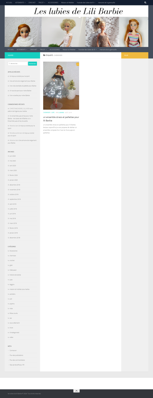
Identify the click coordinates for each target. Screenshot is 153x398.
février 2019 (14, 228)
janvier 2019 (14, 233)
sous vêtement (15, 323)
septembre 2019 (15, 199)
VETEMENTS (19, 3)
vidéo (11, 337)
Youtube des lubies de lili (85, 3)
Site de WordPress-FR (17, 365)
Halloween (13, 270)
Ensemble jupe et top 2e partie (18, 121)
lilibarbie (61, 112)
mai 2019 (13, 218)
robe (11, 308)
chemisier (46, 112)
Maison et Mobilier (67, 3)
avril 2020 (13, 166)
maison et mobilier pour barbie (19, 289)
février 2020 (14, 175)
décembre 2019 (15, 185)
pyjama (12, 304)
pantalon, (13, 294)
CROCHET (32, 3)
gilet (11, 265)
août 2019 (13, 204)
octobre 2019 (14, 194)
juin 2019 (13, 214)
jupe (53, 112)
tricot (11, 328)
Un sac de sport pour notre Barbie (20, 91)
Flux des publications (16, 355)
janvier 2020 (14, 180)
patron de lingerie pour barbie (17, 111)
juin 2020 (13, 156)
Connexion (13, 350)
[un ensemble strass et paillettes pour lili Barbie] (61, 86)
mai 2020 (13, 161)
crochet (12, 260)
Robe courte (14, 313)
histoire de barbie (15, 275)
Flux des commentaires (17, 360)
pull (11, 299)
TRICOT (41, 3)
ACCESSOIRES (53, 3)
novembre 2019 (15, 190)
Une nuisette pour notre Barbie (20, 95)
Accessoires (13, 251)
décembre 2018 (15, 238)
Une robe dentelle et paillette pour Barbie (23, 86)
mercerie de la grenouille (106, 3)
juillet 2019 (13, 209)
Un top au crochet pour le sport (20, 76)
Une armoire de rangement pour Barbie (22, 81)
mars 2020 (13, 170)
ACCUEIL (9, 3)
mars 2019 (13, 223)
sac (11, 318)
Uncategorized (14, 332)
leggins (12, 284)
